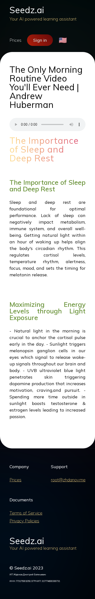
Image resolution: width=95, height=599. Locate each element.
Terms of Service (26, 513)
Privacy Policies (24, 521)
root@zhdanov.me (68, 480)
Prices (15, 40)
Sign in (40, 40)
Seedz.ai (27, 10)
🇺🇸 (63, 40)
